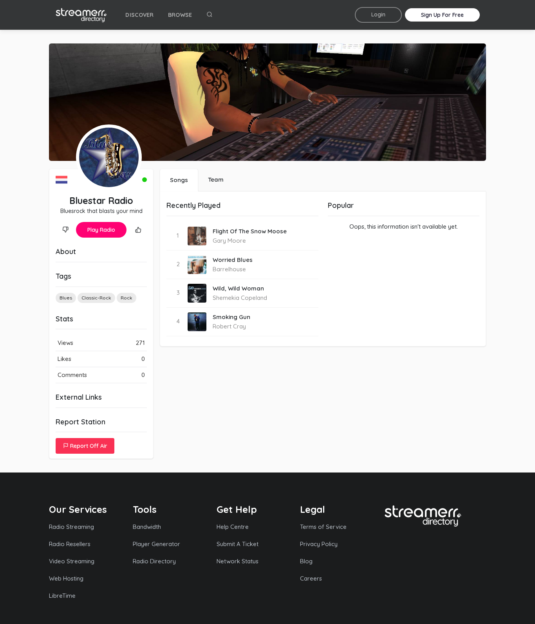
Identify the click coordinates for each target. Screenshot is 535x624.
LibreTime (62, 595)
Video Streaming (71, 561)
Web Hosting (66, 578)
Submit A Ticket (237, 544)
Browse (180, 14)
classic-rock (96, 298)
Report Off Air (88, 445)
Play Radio (101, 229)
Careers (311, 578)
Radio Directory (154, 561)
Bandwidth (147, 526)
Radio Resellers (69, 544)
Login (378, 14)
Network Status (237, 561)
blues (66, 298)
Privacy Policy (319, 544)
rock (126, 298)
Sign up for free (442, 14)
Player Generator (156, 544)
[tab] (179, 180)
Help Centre (233, 526)
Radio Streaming (71, 526)
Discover (139, 14)
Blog (306, 561)
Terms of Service (323, 526)
